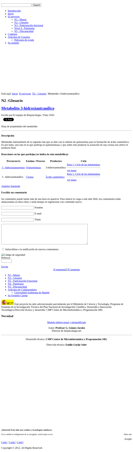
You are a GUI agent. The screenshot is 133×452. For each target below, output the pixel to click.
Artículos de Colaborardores (22, 289)
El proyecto (14, 16)
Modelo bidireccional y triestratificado (66, 322)
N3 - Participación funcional (28, 25)
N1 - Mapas (20, 19)
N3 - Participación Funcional (22, 281)
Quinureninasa (33, 167)
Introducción (14, 10)
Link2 (12, 442)
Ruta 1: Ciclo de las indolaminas (83, 164)
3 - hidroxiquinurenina (13, 167)
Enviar (4, 266)
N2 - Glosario (21, 22)
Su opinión (13, 42)
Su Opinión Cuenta (18, 295)
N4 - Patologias (16, 283)
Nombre (39, 207)
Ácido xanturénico (55, 177)
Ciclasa (29, 177)
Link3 (20, 442)
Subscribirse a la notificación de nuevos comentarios (32, 249)
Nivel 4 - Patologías (24, 28)
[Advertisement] (66, 69)
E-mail (38, 213)
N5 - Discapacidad (23, 31)
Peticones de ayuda (24, 40)
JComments (59, 269)
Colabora (12, 34)
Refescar (5, 257)
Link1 (4, 442)
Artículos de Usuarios (19, 37)
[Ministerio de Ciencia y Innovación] (7, 304)
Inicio (11, 13)
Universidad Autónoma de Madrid (31, 292)
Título (38, 219)
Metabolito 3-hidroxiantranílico (27, 108)
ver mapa (71, 170)
